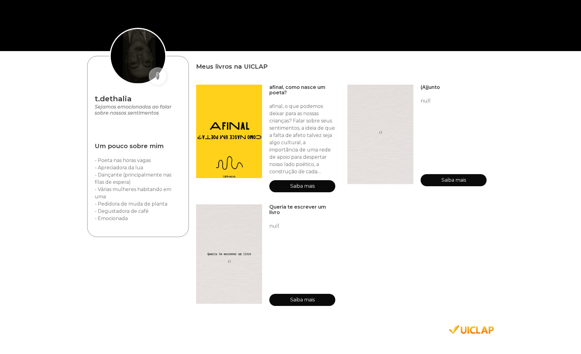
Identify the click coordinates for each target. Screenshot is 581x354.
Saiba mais (302, 186)
